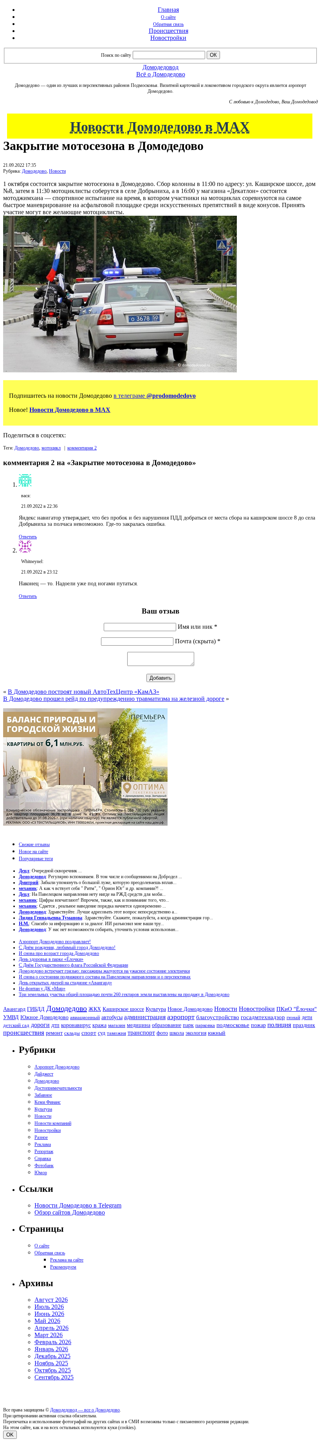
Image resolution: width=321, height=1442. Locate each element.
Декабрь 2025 (52, 1356)
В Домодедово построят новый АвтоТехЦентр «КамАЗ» (83, 691)
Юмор (40, 1172)
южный (216, 1033)
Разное (41, 1137)
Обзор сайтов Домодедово (69, 1212)
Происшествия (168, 30)
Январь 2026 (51, 1349)
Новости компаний (52, 1123)
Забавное (43, 1095)
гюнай (293, 1017)
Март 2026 (48, 1335)
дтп (55, 1025)
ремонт (54, 1033)
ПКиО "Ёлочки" (296, 1009)
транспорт (141, 1032)
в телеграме (155, 395)
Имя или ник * (197, 626)
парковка (205, 1025)
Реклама (42, 1144)
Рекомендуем (63, 1267)
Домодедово (34, 171)
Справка (42, 1158)
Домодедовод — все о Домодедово (85, 1410)
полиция (279, 1025)
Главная (168, 9)
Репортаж (43, 1151)
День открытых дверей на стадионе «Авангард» (65, 982)
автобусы (112, 1017)
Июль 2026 (49, 1306)
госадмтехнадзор (263, 1017)
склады (72, 1033)
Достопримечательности (58, 1088)
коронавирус (76, 1025)
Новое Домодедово (190, 1009)
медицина (138, 1025)
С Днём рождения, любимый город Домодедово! (67, 947)
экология (196, 1033)
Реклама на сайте (66, 1260)
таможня (116, 1033)
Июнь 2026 (49, 1313)
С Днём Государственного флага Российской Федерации (73, 965)
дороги (40, 1024)
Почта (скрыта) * (197, 641)
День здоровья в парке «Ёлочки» (51, 959)
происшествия (23, 1032)
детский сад (16, 1025)
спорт (88, 1032)
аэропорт (181, 1017)
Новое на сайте (33, 851)
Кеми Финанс (47, 1102)
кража (99, 1025)
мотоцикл (51, 448)
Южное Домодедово (44, 1017)
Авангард (14, 1009)
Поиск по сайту (116, 55)
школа (177, 1033)
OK (10, 1435)
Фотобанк (44, 1165)
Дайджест (43, 1074)
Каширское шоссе (123, 1009)
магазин (116, 1025)
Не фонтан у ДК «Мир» (42, 988)
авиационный (85, 1017)
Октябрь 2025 (52, 1370)
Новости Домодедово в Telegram (77, 1205)
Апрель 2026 (51, 1328)
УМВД (11, 1017)
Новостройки (168, 37)
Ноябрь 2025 (51, 1363)
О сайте (168, 17)
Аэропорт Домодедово (56, 1067)
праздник (304, 1025)
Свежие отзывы (34, 844)
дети (307, 1017)
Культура (156, 1009)
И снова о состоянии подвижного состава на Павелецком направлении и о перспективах (105, 977)
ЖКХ (94, 1009)
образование (166, 1025)
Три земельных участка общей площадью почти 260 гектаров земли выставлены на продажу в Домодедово (124, 994)
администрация (145, 1017)
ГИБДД (36, 1009)
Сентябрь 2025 (54, 1377)
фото (162, 1033)
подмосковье (232, 1025)
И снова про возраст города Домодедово (59, 953)
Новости (57, 171)
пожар (258, 1025)
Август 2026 (51, 1299)
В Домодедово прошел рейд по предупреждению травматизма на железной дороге (113, 698)
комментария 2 (82, 448)
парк (188, 1025)
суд (101, 1033)
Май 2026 (47, 1320)
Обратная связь (168, 24)
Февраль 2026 (52, 1342)
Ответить (28, 537)
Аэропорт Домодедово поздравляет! (55, 941)
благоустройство (217, 1017)
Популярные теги (36, 858)
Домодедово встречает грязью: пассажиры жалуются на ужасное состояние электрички (104, 971)
